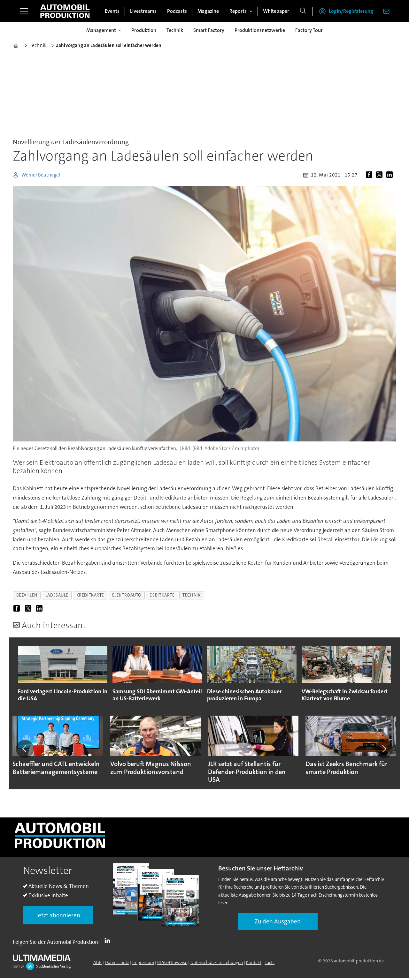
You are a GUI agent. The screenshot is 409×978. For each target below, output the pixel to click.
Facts (269, 962)
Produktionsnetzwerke (260, 30)
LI (109, 940)
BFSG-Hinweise (172, 962)
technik (191, 595)
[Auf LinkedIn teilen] (391, 175)
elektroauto (127, 595)
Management (101, 30)
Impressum (143, 962)
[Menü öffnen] (24, 11)
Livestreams (143, 11)
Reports (238, 11)
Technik (174, 30)
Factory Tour (309, 30)
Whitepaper (276, 11)
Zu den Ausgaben (278, 921)
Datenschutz (117, 962)
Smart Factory (208, 30)
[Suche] (303, 11)
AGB (97, 962)
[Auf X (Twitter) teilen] (380, 175)
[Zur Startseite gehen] (64, 11)
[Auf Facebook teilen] (370, 175)
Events (112, 11)
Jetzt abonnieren (58, 915)
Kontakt (253, 962)
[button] (25, 749)
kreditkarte (90, 595)
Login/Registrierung (351, 11)
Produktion (143, 30)
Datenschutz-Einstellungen (216, 962)
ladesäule (56, 595)
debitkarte (162, 595)
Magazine (208, 11)
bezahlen (26, 595)
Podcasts (177, 11)
